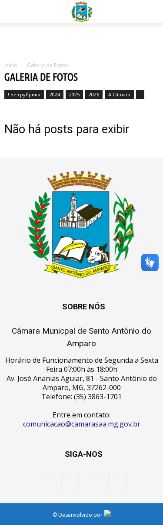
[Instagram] (70, 481)
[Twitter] (93, 481)
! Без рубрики (24, 94)
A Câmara (119, 94)
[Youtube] (117, 481)
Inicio (10, 65)
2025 (74, 94)
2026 (94, 94)
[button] (151, 11)
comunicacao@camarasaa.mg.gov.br (81, 424)
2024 (55, 94)
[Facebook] (46, 481)
